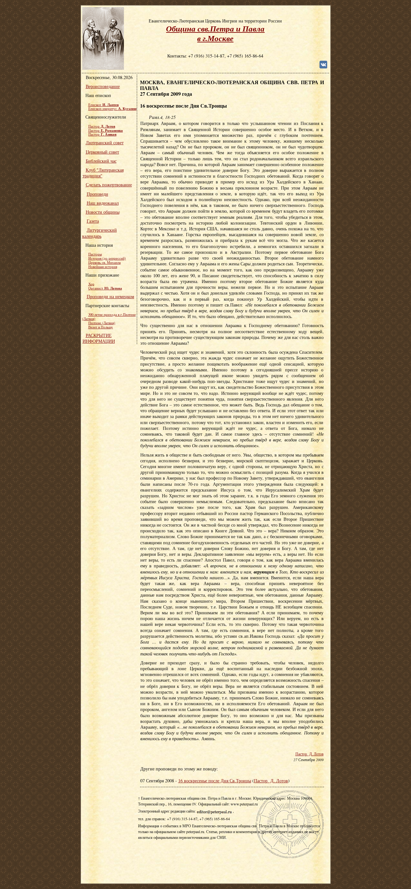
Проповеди (97, 194)
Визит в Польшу (100, 327)
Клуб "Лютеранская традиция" (103, 173)
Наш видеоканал (103, 203)
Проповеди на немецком (110, 296)
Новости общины (102, 212)
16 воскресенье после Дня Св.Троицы (214, 781)
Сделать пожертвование (109, 185)
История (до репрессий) (107, 258)
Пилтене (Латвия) (101, 323)
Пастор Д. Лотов (309, 753)
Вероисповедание (103, 86)
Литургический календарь (99, 233)
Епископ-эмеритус (112, 108)
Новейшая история (102, 266)
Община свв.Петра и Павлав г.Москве (215, 33)
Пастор (101, 126)
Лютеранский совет (105, 142)
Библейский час (101, 161)
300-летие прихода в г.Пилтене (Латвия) (109, 316)
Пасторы (95, 254)
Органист (105, 288)
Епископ (103, 104)
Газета (93, 221)
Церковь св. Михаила (104, 262)
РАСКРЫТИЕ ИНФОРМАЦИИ (99, 338)
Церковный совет (102, 152)
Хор (91, 284)
